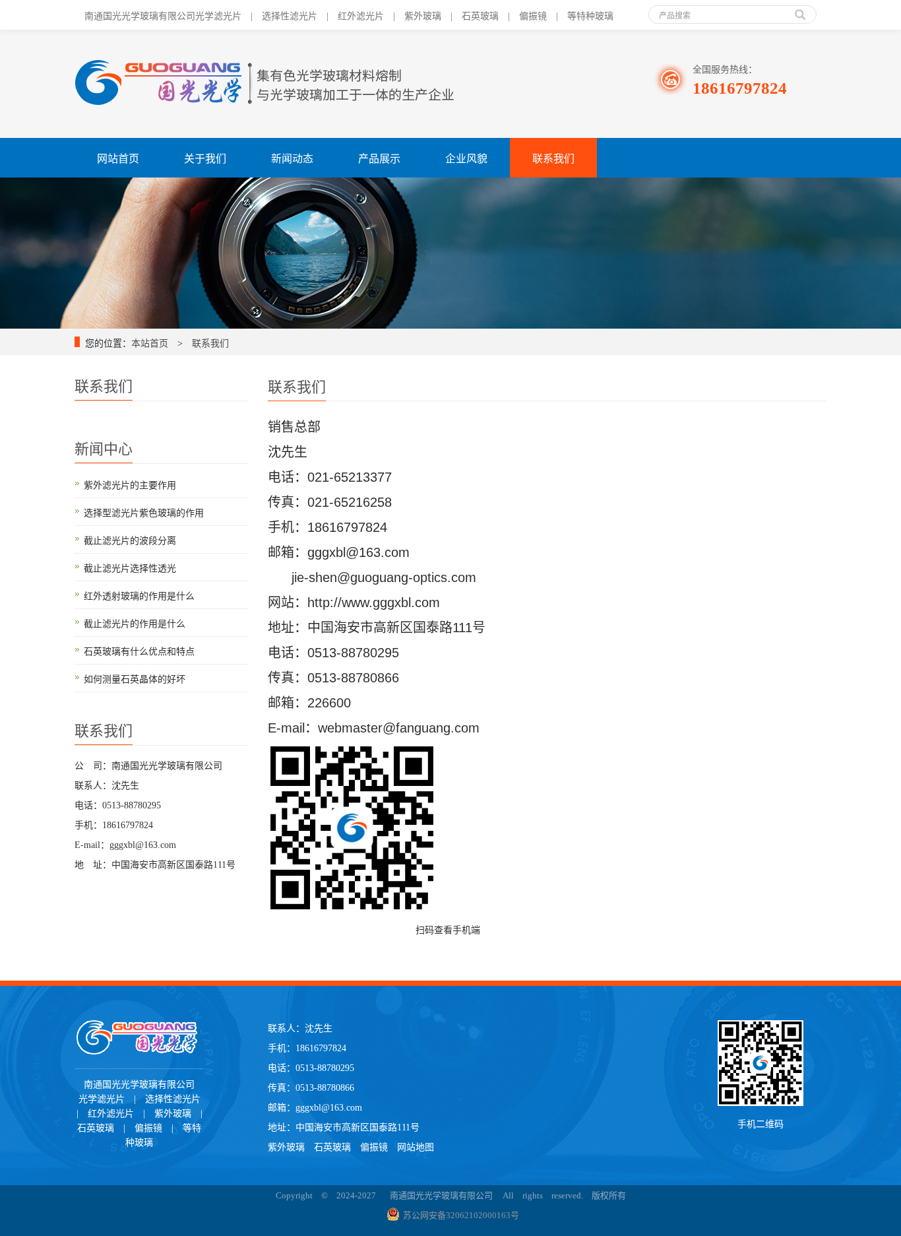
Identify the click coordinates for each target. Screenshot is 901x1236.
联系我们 (553, 157)
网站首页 (118, 157)
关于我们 (205, 157)
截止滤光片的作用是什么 (134, 622)
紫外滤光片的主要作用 (130, 483)
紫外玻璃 (286, 1145)
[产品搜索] (800, 9)
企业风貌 (466, 157)
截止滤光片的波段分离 (130, 539)
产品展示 (379, 157)
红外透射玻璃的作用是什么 (139, 594)
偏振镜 (374, 1145)
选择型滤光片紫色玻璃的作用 (144, 511)
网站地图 (415, 1145)
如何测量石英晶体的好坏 (134, 677)
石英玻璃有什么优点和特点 (139, 650)
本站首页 (149, 342)
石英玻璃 (337, 1145)
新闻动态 (292, 157)
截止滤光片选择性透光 (130, 567)
